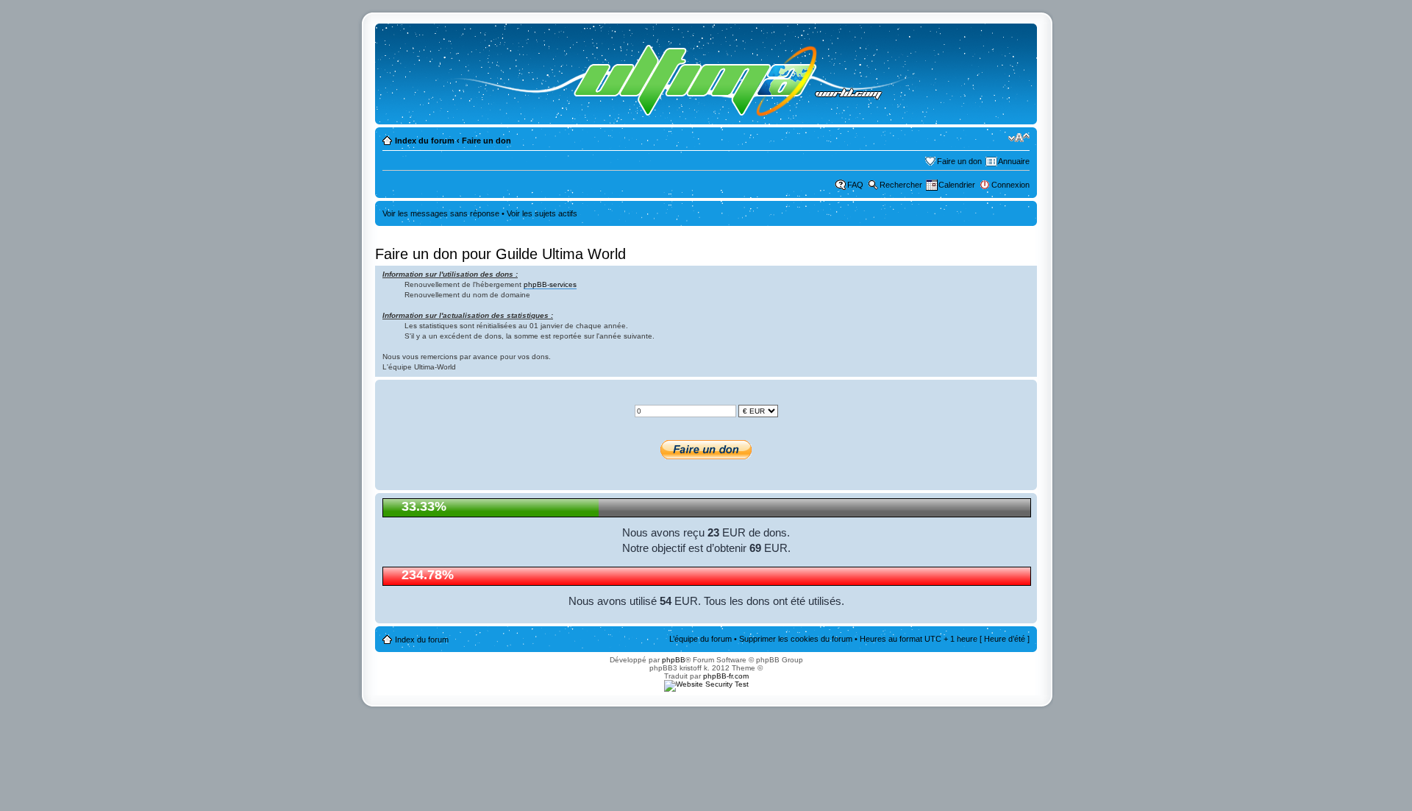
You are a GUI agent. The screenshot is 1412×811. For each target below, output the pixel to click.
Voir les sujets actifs (542, 213)
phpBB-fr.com (726, 676)
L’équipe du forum (700, 638)
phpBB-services (550, 284)
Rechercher (901, 184)
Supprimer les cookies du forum (795, 638)
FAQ (855, 184)
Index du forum (424, 140)
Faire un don (486, 140)
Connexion (1010, 184)
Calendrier (956, 184)
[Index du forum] (667, 74)
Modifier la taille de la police (1019, 137)
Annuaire (1014, 161)
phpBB (673, 660)
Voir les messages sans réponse (440, 213)
